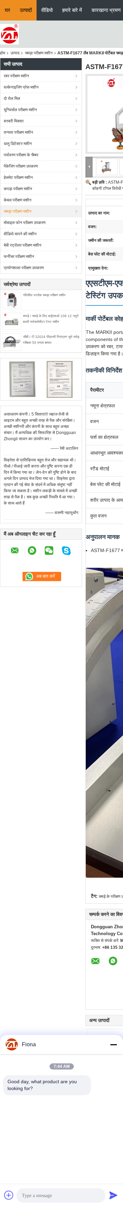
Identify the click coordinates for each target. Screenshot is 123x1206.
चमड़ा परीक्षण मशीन (39, 53)
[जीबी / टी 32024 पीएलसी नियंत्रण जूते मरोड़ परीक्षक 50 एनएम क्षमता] (11, 341)
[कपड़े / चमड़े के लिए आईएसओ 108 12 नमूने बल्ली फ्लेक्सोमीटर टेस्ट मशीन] (11, 320)
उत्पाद (15, 53)
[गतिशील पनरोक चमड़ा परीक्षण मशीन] (11, 300)
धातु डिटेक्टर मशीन (18, 143)
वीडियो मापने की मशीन (20, 234)
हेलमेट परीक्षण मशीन (18, 177)
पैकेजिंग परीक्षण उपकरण (21, 166)
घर (7, 10)
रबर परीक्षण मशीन (16, 76)
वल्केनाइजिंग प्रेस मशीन (21, 87)
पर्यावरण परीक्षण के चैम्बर (21, 155)
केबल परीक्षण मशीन (17, 200)
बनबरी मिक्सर (14, 121)
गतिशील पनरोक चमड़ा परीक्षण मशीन (44, 295)
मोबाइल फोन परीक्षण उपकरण (24, 222)
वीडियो (47, 10)
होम (2, 53)
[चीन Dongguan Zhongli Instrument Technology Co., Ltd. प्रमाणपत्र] (22, 379)
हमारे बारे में (72, 10)
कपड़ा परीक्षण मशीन (18, 188)
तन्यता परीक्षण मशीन (18, 132)
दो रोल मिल (12, 98)
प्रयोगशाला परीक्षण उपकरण (24, 267)
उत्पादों (26, 10)
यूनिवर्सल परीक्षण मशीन (20, 109)
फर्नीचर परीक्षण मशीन (19, 256)
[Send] (113, 1195)
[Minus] (113, 1044)
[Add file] (9, 1195)
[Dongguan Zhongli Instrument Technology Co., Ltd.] (9, 33)
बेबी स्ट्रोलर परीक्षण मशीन (22, 245)
